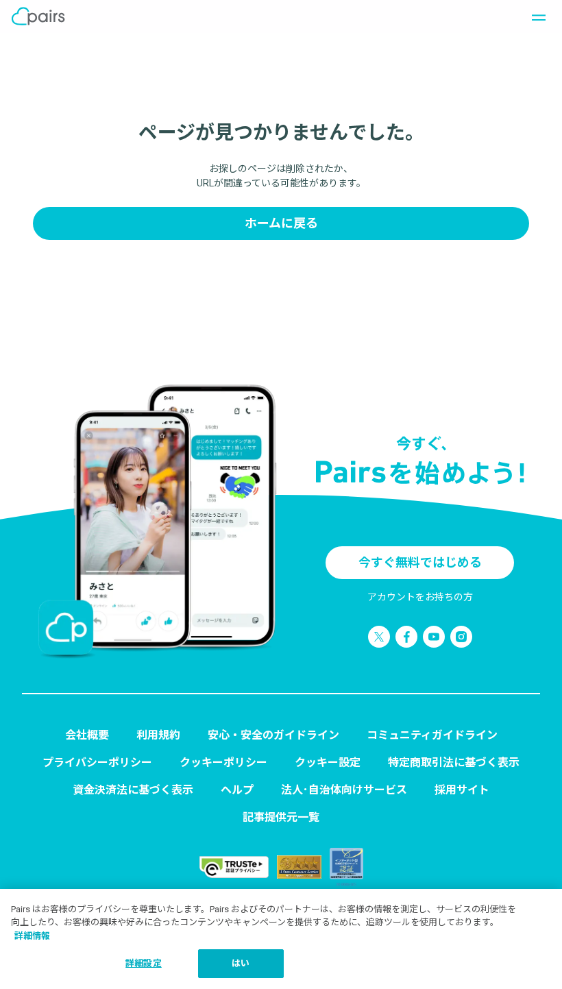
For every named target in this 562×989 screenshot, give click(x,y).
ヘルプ (237, 789)
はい (240, 963)
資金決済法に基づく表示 (133, 789)
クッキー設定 (328, 762)
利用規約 (158, 735)
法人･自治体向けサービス (344, 789)
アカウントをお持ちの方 (420, 596)
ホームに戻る (281, 223)
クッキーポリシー (223, 762)
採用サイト (462, 789)
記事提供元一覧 (281, 817)
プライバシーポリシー (97, 762)
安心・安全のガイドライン (273, 735)
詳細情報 (32, 936)
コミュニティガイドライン (432, 735)
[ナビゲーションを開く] (534, 16)
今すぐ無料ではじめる (420, 562)
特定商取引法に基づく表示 (454, 762)
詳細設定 (143, 963)
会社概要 (87, 735)
